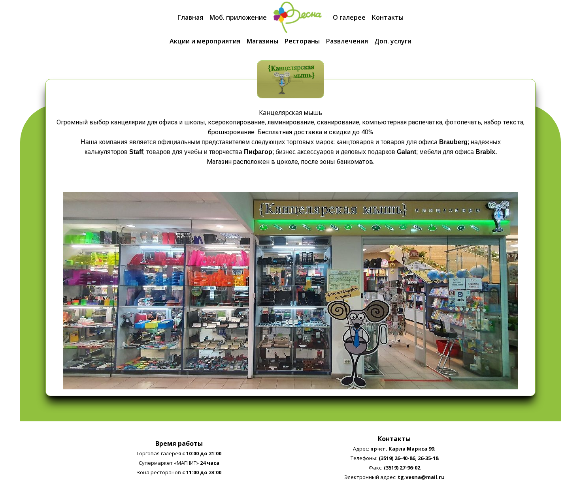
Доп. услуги (392, 41)
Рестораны (302, 41)
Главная (190, 17)
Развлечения (347, 41)
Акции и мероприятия (205, 41)
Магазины (262, 41)
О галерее (349, 17)
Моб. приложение (238, 17)
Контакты (388, 17)
